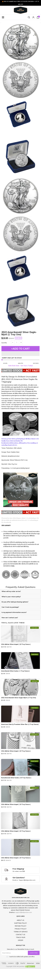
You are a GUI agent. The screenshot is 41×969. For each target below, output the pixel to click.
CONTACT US (20, 934)
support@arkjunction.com (23, 912)
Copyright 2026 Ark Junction (15, 966)
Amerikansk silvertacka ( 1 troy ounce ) (15, 671)
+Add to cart (20, 348)
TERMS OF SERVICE (20, 932)
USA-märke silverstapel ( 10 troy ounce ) (16, 644)
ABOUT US (20, 920)
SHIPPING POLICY (20, 923)
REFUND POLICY (20, 926)
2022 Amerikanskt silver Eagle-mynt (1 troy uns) (18, 698)
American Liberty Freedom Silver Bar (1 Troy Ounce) (20, 724)
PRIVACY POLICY (20, 929)
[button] (20, 354)
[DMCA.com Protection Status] (29, 966)
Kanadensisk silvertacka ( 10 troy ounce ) (16, 778)
